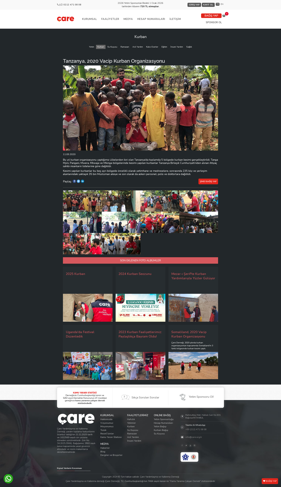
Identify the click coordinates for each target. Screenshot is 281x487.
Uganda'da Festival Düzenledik (80, 334)
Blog (102, 451)
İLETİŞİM (175, 19)
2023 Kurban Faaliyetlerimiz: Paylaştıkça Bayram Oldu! (140, 334)
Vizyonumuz (106, 423)
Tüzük (103, 430)
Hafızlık (131, 419)
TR (217, 4)
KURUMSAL (89, 19)
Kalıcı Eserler (152, 46)
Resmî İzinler (107, 433)
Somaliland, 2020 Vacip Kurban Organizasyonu (189, 334)
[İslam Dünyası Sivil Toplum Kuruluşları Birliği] (193, 457)
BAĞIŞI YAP (271, 481)
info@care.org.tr (193, 437)
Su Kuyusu (112, 46)
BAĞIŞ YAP (211, 15)
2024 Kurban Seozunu (135, 274)
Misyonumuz (106, 426)
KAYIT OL (208, 4)
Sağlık (189, 46)
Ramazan (125, 46)
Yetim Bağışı (160, 426)
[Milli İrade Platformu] (185, 457)
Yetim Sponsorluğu (164, 419)
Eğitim (164, 46)
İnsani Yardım (177, 46)
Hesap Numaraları (163, 423)
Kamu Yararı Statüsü (111, 437)
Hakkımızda (106, 419)
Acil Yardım (137, 46)
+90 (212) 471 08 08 (195, 429)
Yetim (91, 46)
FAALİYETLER (110, 19)
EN (222, 4)
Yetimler (131, 423)
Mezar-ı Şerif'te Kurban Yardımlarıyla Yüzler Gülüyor (193, 276)
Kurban (100, 46)
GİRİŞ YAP (194, 4)
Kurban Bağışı (161, 430)
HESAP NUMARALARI (151, 19)
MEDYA (128, 19)
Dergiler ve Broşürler (111, 455)
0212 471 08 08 (72, 4)
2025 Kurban (75, 274)
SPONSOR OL (214, 22)
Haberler (105, 448)
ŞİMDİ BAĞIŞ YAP (208, 181)
